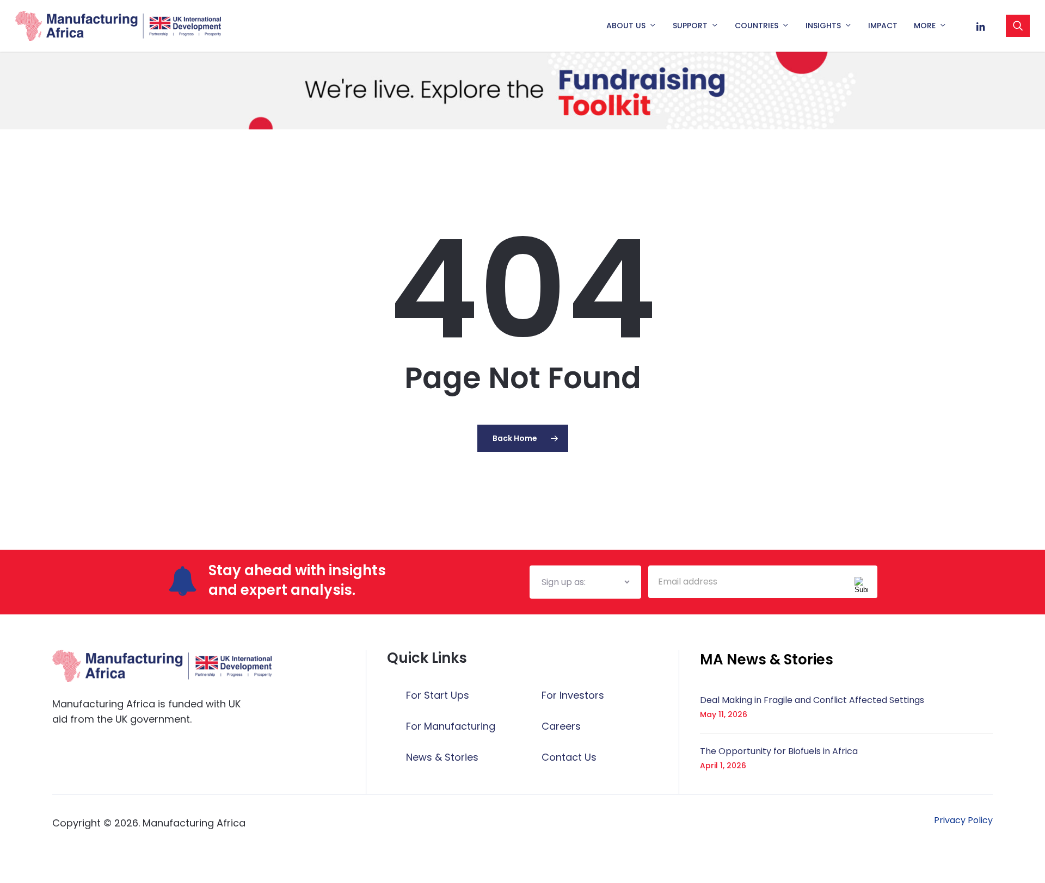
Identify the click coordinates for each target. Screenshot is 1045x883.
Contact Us (569, 757)
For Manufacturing (450, 726)
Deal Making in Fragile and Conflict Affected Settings (812, 700)
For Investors (573, 695)
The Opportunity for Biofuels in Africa (779, 751)
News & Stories (442, 757)
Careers (561, 726)
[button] (766, 659)
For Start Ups (437, 695)
